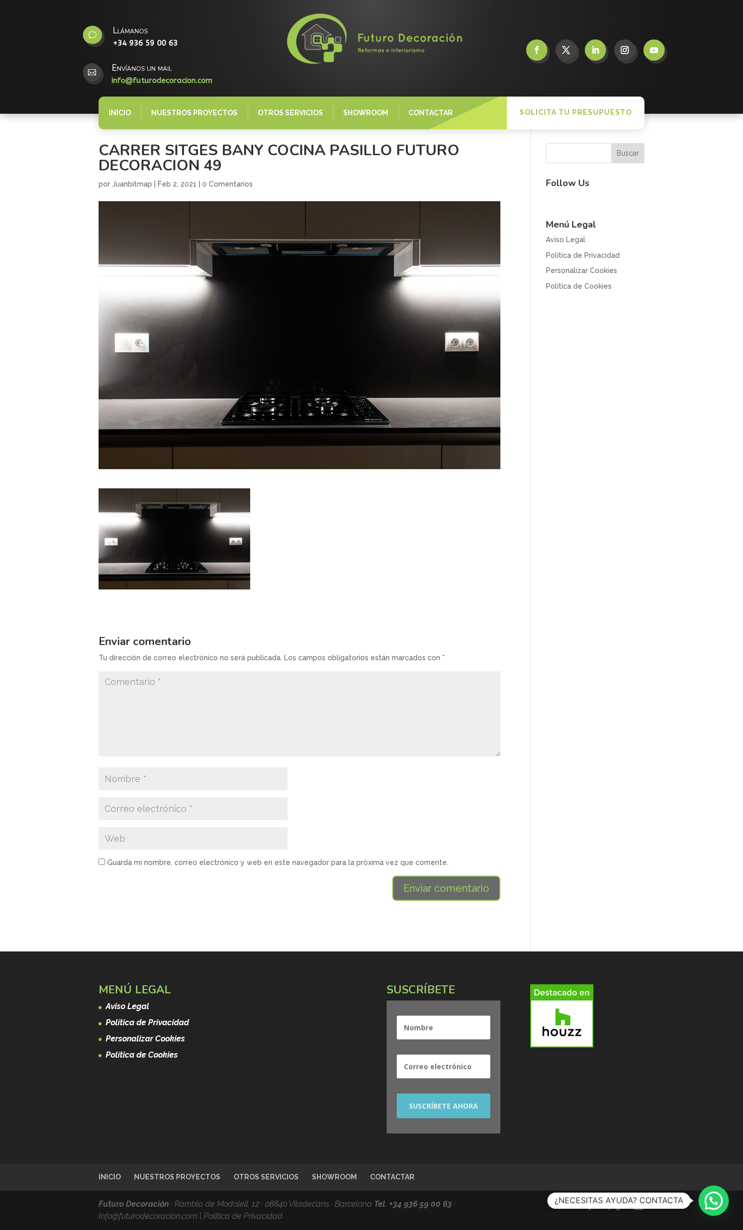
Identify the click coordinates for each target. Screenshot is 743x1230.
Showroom (365, 113)
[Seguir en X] (566, 50)
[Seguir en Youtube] (654, 50)
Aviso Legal (565, 240)
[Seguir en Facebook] (536, 50)
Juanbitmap (132, 184)
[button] (714, 1201)
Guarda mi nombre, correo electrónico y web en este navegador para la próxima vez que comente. (277, 862)
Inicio (120, 113)
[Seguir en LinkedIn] (595, 50)
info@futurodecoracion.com (162, 80)
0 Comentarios (227, 184)
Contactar (430, 113)
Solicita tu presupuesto (576, 112)
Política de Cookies (579, 286)
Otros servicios (290, 113)
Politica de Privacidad (243, 1216)
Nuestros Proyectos (194, 113)
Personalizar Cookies (581, 270)
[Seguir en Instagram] (624, 50)
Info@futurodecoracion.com (149, 1216)
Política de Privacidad (583, 255)
